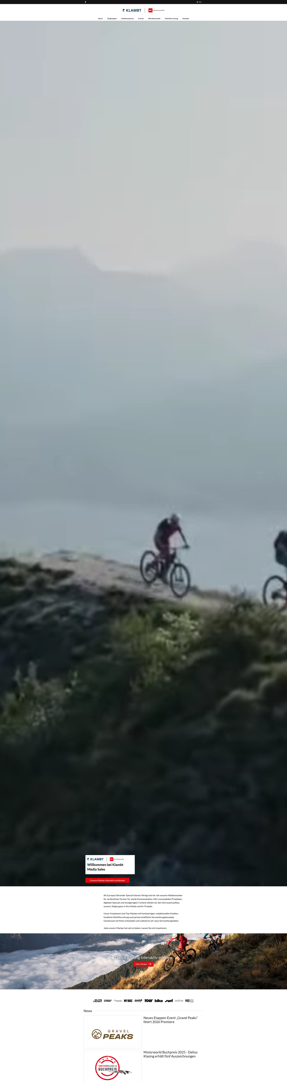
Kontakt (186, 18)
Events (141, 18)
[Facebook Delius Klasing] (85, 2)
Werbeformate (154, 18)
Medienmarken (127, 18)
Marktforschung (171, 18)
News (100, 18)
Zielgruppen (112, 18)
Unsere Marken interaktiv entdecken (107, 880)
